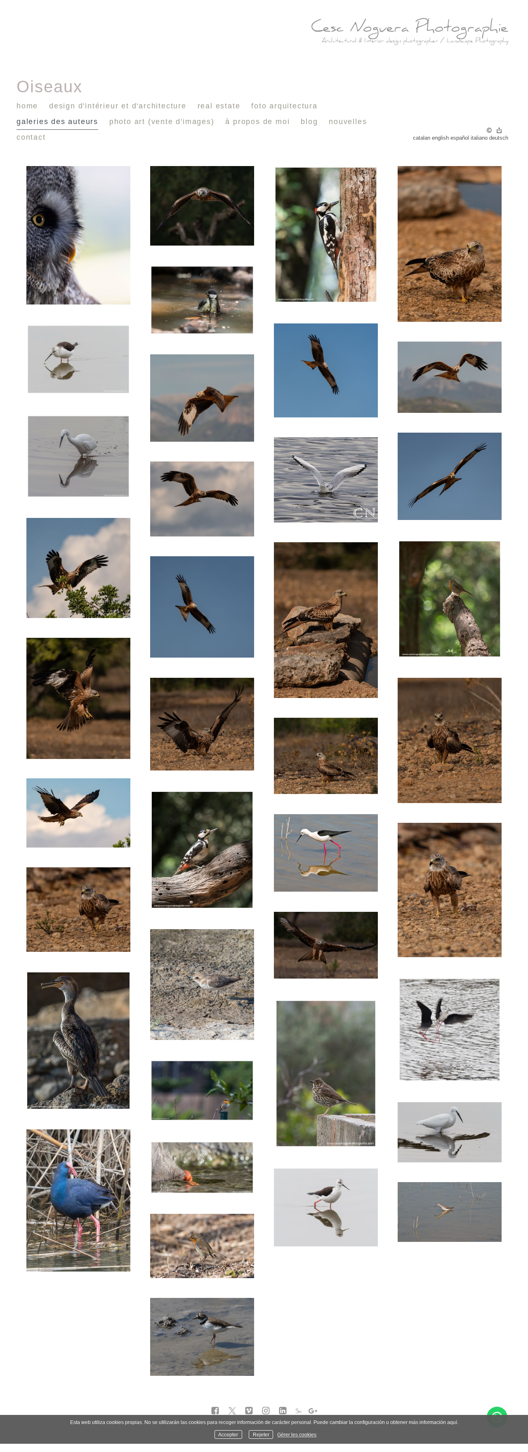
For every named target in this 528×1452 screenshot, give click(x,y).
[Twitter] (232, 1411)
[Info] (489, 130)
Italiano (479, 138)
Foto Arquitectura (284, 106)
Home (27, 106)
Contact (31, 137)
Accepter (228, 1434)
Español (459, 138)
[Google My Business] (312, 1411)
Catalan (421, 138)
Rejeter (261, 1434)
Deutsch (498, 138)
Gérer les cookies (296, 1434)
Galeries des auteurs (57, 121)
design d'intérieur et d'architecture (117, 106)
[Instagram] (265, 1411)
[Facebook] (215, 1411)
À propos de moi (257, 121)
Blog (309, 121)
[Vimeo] (249, 1411)
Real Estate (219, 106)
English (440, 138)
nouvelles (348, 121)
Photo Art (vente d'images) (161, 121)
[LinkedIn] (282, 1411)
